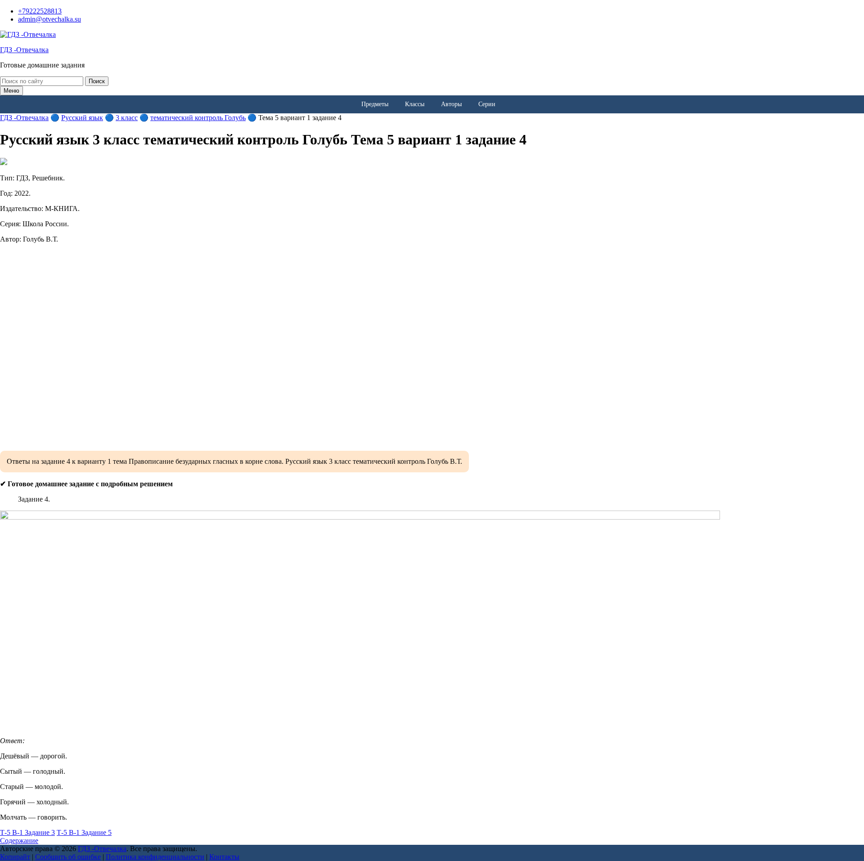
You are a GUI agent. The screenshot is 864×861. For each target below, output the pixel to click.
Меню (11, 90)
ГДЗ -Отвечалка (24, 50)
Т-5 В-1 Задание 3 (27, 832)
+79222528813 (40, 11)
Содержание (19, 840)
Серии (486, 104)
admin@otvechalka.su (49, 19)
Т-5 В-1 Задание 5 (84, 832)
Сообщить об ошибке (68, 857)
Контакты (224, 857)
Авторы (451, 104)
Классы (414, 104)
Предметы (374, 104)
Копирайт (15, 857)
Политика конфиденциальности (155, 857)
